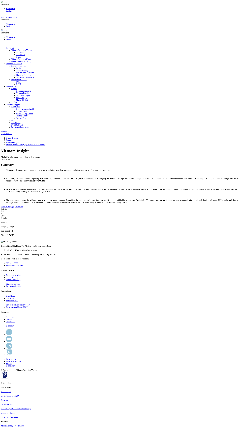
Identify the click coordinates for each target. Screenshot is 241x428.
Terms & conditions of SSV (17, 307)
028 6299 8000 (12, 263)
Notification (10, 298)
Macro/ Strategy (22, 100)
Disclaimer (10, 366)
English (9, 11)
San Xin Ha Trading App (26, 77)
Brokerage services (13, 275)
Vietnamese (10, 9)
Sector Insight (21, 98)
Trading (4, 131)
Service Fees (21, 118)
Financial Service (13, 284)
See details (19, 207)
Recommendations (23, 91)
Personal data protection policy (18, 305)
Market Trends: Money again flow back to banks (25, 145)
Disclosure (10, 326)
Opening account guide (25, 109)
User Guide (10, 296)
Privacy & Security (13, 361)
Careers (9, 319)
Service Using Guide (24, 113)
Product (19, 68)
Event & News (12, 300)
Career (18, 57)
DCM (18, 84)
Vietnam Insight (22, 93)
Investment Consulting (25, 73)
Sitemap (9, 363)
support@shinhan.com (15, 265)
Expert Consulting (13, 280)
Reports (9, 140)
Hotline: (10, 17)
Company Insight (23, 95)
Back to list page (7, 207)
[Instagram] (9, 348)
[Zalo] (9, 355)
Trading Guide (22, 116)
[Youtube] (9, 341)
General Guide (22, 111)
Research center (12, 138)
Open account (6, 134)
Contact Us (20, 55)
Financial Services (23, 75)
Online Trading (22, 70)
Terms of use (11, 359)
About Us (10, 317)
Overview (20, 52)
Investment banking (14, 286)
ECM (18, 82)
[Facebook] (9, 335)
